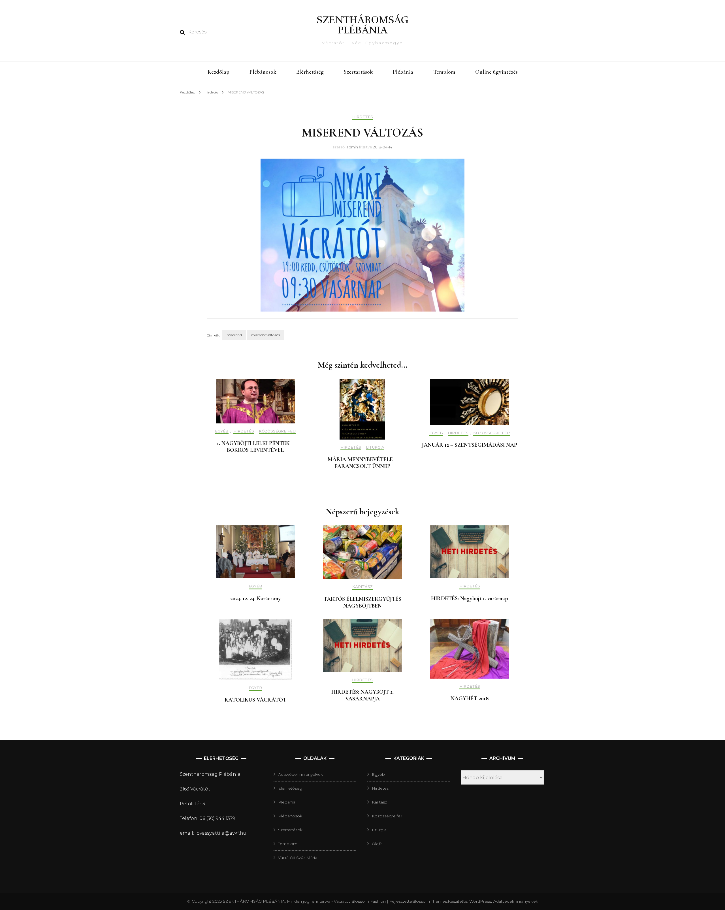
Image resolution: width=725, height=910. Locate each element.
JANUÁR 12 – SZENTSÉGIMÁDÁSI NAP (469, 445)
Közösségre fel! (277, 431)
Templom (444, 72)
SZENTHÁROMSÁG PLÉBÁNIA (362, 25)
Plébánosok (263, 72)
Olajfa (377, 843)
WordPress (480, 901)
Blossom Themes (429, 901)
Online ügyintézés (496, 72)
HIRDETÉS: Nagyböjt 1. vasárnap (469, 598)
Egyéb (222, 431)
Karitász (362, 587)
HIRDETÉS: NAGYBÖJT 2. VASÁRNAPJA (362, 695)
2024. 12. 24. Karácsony (255, 598)
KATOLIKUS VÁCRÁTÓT (255, 699)
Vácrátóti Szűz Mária (297, 857)
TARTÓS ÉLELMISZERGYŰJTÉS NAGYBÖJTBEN (362, 602)
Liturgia (375, 447)
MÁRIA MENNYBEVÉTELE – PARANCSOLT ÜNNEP (362, 463)
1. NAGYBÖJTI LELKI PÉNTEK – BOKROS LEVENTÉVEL (255, 446)
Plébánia (403, 72)
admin (352, 147)
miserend (234, 335)
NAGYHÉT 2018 (470, 698)
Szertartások (358, 72)
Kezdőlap (218, 72)
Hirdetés (362, 117)
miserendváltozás (265, 335)
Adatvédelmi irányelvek (300, 774)
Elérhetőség (310, 72)
